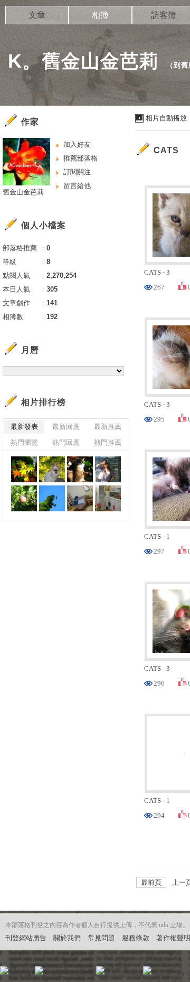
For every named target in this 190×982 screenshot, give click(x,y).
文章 (36, 15)
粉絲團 (21, 974)
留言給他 (77, 186)
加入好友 (77, 144)
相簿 (100, 15)
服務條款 (135, 938)
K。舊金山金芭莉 (83, 61)
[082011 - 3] (108, 469)
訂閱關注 (77, 172)
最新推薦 (107, 427)
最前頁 (151, 882)
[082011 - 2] (24, 498)
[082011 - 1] (52, 498)
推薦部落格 (80, 158)
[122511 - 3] (24, 469)
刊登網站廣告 (25, 938)
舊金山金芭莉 (23, 192)
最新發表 (24, 427)
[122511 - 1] (80, 469)
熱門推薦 (107, 442)
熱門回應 (66, 442)
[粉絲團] (4, 970)
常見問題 (101, 938)
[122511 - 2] (52, 469)
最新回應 (66, 427)
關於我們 (67, 938)
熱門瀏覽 (24, 442)
